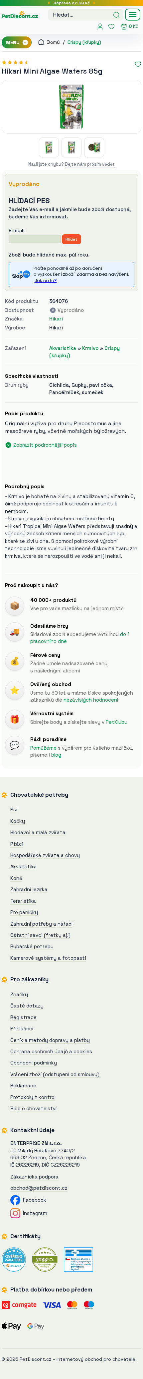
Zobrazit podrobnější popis (45, 445)
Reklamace (23, 1085)
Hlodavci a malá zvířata (38, 832)
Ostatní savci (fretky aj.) (40, 935)
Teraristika (23, 901)
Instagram (33, 1213)
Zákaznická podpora (34, 1177)
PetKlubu (116, 722)
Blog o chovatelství (33, 1108)
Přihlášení (21, 1028)
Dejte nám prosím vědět (90, 164)
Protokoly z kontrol (33, 1097)
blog (56, 755)
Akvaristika (62, 348)
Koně (16, 878)
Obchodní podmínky (33, 1063)
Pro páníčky (24, 912)
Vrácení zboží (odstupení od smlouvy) (54, 1074)
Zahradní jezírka (29, 889)
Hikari (56, 319)
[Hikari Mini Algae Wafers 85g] (71, 106)
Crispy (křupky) (84, 42)
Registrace (23, 1017)
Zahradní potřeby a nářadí (41, 924)
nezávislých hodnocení (91, 700)
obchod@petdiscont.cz (39, 1188)
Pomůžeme (43, 748)
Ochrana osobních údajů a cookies (51, 1051)
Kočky (17, 821)
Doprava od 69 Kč (71, 3)
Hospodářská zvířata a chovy (45, 855)
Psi (13, 809)
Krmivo (90, 348)
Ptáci (16, 844)
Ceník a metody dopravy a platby (50, 1040)
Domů (53, 42)
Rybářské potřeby (32, 946)
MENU (13, 42)
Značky (19, 994)
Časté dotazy (27, 1006)
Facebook (33, 1200)
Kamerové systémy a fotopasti (48, 958)
